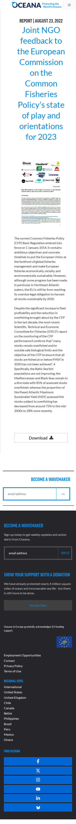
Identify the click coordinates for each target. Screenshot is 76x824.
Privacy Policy (13, 666)
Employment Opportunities (22, 655)
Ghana (8, 739)
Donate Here (38, 605)
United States (13, 692)
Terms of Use (12, 671)
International (13, 687)
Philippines (11, 718)
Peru (7, 729)
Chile (7, 703)
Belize (8, 713)
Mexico (9, 734)
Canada (9, 708)
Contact (9, 660)
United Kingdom (15, 697)
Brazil (7, 724)
